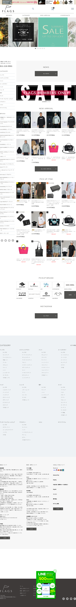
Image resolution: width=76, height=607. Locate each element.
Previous (5, 32)
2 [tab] (37, 48)
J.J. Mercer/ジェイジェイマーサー (7, 170)
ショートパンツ (45, 370)
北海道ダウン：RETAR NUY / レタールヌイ (7, 118)
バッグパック (6, 395)
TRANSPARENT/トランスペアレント (7, 217)
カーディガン (6, 375)
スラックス (44, 357)
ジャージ (5, 367)
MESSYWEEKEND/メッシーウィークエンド (7, 178)
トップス (2, 75)
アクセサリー (3, 101)
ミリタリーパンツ (46, 367)
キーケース (63, 407)
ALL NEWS (46, 73)
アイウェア (63, 389)
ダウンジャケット (26, 367)
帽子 (1, 92)
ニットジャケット (26, 377)
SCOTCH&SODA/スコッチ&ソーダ (7, 140)
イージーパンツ (45, 362)
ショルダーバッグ (7, 389)
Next (71, 32)
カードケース (64, 405)
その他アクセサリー (26, 440)
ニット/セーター (6, 372)
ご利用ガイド (23, 595)
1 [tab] (35, 48)
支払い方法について (24, 588)
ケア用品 (63, 412)
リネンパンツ (45, 365)
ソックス (5, 432)
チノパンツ (44, 360)
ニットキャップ (45, 395)
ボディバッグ (6, 400)
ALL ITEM (5, 352)
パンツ (1, 81)
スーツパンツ (64, 360)
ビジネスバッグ (6, 402)
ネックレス (24, 427)
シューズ (2, 89)
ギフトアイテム (3, 107)
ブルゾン (24, 362)
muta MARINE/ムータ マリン (6, 129)
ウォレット (63, 400)
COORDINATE (65, 15)
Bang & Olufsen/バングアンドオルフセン (7, 212)
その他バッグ (6, 407)
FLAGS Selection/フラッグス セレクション (7, 208)
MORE (5, 537)
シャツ (4, 370)
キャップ (43, 389)
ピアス (23, 437)
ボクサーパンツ (6, 427)
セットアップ (6, 355)
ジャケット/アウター (4, 78)
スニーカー (24, 395)
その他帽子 (44, 397)
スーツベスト (64, 357)
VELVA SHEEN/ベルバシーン (6, 204)
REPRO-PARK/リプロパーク (6, 189)
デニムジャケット (26, 357)
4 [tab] (40, 48)
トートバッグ (6, 392)
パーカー (5, 362)
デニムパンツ (45, 355)
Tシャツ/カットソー (7, 357)
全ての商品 (73, 345)
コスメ (1, 104)
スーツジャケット (65, 355)
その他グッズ (64, 415)
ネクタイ (63, 365)
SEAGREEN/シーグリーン (5, 144)
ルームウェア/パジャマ (8, 429)
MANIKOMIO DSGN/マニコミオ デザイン (7, 160)
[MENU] (72, 9)
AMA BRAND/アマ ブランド (6, 186)
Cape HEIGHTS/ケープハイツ (6, 201)
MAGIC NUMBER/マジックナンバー (7, 148)
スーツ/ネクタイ (3, 84)
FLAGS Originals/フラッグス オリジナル (7, 122)
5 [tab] (42, 48)
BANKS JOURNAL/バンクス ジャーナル (7, 152)
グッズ (1, 95)
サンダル (24, 397)
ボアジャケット (25, 375)
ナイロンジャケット (26, 372)
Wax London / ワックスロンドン (7, 164)
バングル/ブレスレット (27, 432)
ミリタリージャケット (27, 365)
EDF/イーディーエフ (4, 233)
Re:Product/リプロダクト (5, 174)
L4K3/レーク (3, 156)
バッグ (1, 87)
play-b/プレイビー (4, 167)
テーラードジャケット (27, 355)
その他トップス (6, 377)
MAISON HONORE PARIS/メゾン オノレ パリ (7, 136)
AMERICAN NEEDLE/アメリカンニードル (7, 182)
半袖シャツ (5, 360)
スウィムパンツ (45, 372)
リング (23, 429)
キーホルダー (64, 410)
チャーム (24, 434)
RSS (34, 595)
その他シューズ (25, 400)
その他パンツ (45, 375)
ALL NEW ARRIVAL (46, 169)
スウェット (5, 365)
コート (23, 370)
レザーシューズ (25, 389)
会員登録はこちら (46, 101)
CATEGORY (26, 15)
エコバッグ (5, 405)
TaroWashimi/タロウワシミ (6, 126)
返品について (2, 516)
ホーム (21, 586)
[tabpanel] (53, 32)
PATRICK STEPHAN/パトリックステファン (7, 221)
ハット (43, 392)
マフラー (63, 397)
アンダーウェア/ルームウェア (6, 98)
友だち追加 (45, 596)
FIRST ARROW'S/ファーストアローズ (7, 229)
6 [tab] (44, 48)
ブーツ (23, 392)
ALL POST (46, 315)
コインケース (64, 402)
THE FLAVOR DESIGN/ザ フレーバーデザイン (7, 197)
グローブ (63, 395)
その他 (62, 367)
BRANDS (9, 15)
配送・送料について (24, 590)
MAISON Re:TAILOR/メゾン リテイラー (7, 193)
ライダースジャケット (27, 360)
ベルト (62, 392)
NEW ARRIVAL (45, 15)
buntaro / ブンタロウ (4, 225)
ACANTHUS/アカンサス (5, 132)
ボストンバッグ (6, 397)
